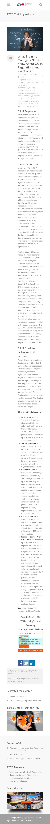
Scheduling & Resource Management (23, 775)
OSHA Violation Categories (28, 98)
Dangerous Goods (25, 79)
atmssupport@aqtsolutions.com (28, 701)
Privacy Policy (27, 820)
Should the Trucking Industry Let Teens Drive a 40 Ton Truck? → (23, 680)
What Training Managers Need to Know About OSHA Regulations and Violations (30, 63)
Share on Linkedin (32, 663)
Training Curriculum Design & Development (25, 772)
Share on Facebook (20, 663)
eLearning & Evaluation (17, 781)
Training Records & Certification (20, 778)
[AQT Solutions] (24, 5)
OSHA (25, 85)
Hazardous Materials (26, 82)
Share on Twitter (26, 663)
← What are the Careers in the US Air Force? (22, 672)
